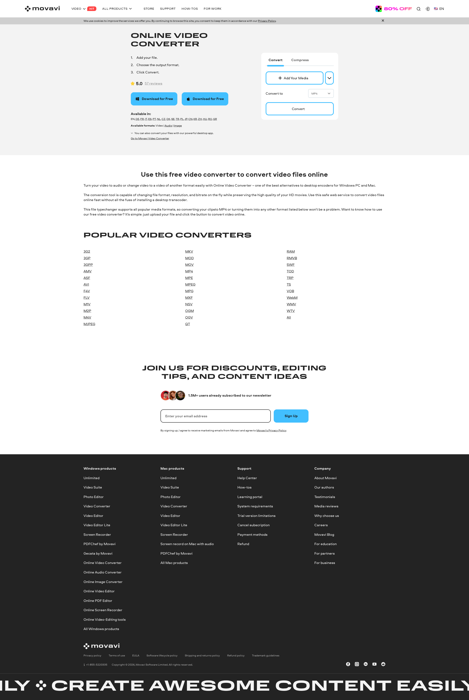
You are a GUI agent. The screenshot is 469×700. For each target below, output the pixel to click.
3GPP (88, 264)
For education (325, 544)
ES (150, 119)
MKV (189, 251)
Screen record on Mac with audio (187, 544)
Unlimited (91, 478)
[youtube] (374, 665)
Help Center (247, 478)
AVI (86, 284)
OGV (189, 317)
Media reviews (326, 506)
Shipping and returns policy (202, 655)
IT (146, 119)
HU (205, 119)
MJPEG (89, 324)
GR (215, 119)
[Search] (418, 9)
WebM (292, 297)
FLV (87, 297)
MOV (189, 264)
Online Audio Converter (103, 572)
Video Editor (93, 515)
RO (210, 119)
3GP (87, 258)
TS (289, 284)
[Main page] (42, 9)
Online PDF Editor (98, 600)
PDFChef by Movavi (100, 544)
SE (173, 119)
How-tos (244, 487)
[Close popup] (382, 21)
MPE (189, 277)
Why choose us (326, 515)
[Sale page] (393, 8)
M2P (87, 310)
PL (182, 119)
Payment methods (252, 534)
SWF (291, 264)
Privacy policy (92, 655)
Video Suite (93, 487)
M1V (87, 304)
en (441, 8)
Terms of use (117, 655)
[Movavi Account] (427, 9)
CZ (163, 119)
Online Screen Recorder (103, 610)
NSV (189, 304)
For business (324, 562)
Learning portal (249, 496)
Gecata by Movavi (98, 553)
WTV (291, 310)
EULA (135, 655)
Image (178, 125)
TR (177, 119)
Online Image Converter (103, 581)
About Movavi (325, 478)
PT (154, 119)
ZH (200, 119)
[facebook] (348, 665)
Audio (168, 125)
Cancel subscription (253, 525)
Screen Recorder (97, 534)
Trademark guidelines (265, 655)
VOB (290, 291)
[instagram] (357, 665)
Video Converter (97, 506)
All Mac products (174, 562)
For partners (324, 553)
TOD (290, 271)
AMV (88, 271)
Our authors (324, 487)
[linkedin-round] (365, 665)
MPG (189, 291)
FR (142, 119)
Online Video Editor (99, 591)
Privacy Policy (267, 21)
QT (187, 324)
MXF (189, 297)
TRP (290, 277)
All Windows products (101, 629)
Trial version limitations (256, 515)
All (289, 317)
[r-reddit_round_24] (383, 665)
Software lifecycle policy (162, 655)
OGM (189, 310)
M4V (87, 317)
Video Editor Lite (97, 525)
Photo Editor (94, 496)
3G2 (87, 251)
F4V (87, 291)
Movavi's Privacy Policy (271, 430)
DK (168, 119)
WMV (291, 304)
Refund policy (236, 655)
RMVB (292, 258)
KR (195, 119)
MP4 (314, 93)
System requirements (255, 506)
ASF (87, 277)
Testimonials (324, 496)
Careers (321, 525)
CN (190, 119)
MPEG (190, 284)
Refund (243, 544)
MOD (189, 258)
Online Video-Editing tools (105, 619)
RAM (291, 251)
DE (137, 119)
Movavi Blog (324, 534)
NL (158, 119)
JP (186, 119)
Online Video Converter (103, 562)
